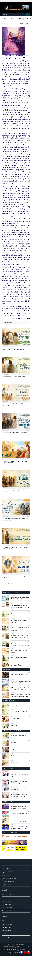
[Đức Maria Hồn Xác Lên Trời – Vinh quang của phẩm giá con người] (16, 565)
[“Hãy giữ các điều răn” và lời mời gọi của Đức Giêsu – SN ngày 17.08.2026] (16, 537)
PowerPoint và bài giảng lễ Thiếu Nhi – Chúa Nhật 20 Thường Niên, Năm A (20, 695)
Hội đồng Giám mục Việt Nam (9, 898)
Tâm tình (5, 730)
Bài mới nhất (6, 592)
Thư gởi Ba (13, 749)
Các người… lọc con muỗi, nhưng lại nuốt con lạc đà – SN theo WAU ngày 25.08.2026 (20, 637)
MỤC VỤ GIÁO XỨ (7, 669)
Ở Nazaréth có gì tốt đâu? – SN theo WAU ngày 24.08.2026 (20, 664)
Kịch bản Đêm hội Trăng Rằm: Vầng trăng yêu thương (20, 675)
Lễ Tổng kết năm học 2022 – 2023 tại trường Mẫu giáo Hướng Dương (20, 807)
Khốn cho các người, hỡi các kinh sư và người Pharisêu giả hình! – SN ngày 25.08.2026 (14, 348)
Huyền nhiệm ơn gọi (15, 730)
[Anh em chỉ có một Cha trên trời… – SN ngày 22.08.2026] (16, 393)
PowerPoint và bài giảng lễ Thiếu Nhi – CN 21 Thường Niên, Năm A (20, 682)
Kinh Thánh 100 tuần (7, 924)
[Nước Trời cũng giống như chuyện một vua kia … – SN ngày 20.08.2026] (16, 450)
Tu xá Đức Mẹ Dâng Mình (8, 881)
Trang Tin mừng (6, 933)
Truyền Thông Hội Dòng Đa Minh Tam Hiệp (18, 954)
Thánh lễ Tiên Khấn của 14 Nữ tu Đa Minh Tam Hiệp (19, 788)
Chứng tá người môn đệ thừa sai (19, 614)
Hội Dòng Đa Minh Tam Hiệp (19, 952)
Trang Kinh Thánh (6, 927)
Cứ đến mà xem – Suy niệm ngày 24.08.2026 (14, 376)
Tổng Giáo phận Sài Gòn (8, 911)
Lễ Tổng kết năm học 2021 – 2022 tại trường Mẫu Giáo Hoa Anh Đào (20, 827)
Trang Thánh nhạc (6, 930)
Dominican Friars (6, 868)
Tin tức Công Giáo (6, 901)
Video (4, 768)
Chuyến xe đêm (15, 755)
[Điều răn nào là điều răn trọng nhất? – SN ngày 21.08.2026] (16, 422)
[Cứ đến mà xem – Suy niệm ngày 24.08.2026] (16, 366)
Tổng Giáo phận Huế (7, 907)
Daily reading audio (6, 921)
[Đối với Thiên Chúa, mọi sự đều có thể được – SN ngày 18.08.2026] (16, 508)
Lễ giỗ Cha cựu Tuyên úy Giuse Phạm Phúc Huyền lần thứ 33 (20, 598)
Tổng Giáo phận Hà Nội (7, 904)
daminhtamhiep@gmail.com (12, 949)
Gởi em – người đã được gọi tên (18, 735)
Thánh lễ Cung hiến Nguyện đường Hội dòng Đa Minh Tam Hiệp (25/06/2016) (19, 796)
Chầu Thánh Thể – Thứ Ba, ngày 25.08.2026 (19, 621)
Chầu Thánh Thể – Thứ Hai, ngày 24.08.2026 (19, 651)
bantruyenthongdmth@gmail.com (16, 950)
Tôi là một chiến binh (16, 718)
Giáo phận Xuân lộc (6, 894)
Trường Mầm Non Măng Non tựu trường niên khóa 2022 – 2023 (19, 820)
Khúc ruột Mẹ (14, 725)
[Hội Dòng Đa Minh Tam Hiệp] (16, 7)
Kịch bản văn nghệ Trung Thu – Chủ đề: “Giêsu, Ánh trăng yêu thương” (20, 688)
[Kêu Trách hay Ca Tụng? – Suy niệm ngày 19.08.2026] (16, 479)
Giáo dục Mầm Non (8, 801)
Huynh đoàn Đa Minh (7, 872)
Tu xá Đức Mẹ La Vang (7, 884)
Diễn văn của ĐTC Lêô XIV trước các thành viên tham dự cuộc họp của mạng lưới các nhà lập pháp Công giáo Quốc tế (20, 606)
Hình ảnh (10, 768)
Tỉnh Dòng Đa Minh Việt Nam (9, 878)
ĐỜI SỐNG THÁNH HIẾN (9, 700)
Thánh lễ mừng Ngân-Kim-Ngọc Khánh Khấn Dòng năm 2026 (19, 782)
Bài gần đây (15, 592)
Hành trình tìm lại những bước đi (19, 711)
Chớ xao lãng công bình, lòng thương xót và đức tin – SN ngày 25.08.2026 (20, 644)
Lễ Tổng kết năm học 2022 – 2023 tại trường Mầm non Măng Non (20, 814)
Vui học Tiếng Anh (6, 937)
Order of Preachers (6, 875)
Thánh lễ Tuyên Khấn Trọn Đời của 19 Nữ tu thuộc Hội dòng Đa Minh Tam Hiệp (20, 774)
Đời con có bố (14, 762)
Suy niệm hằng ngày (25, 23)
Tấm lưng (13, 742)
